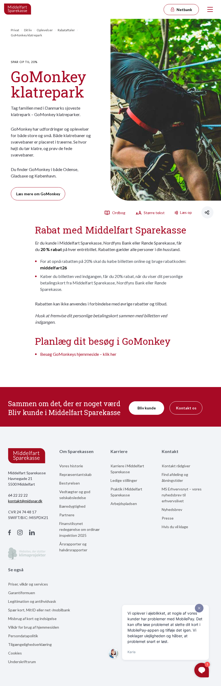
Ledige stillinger (123, 480)
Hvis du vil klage (175, 526)
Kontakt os (186, 408)
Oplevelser (45, 30)
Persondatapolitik (23, 635)
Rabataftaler (66, 30)
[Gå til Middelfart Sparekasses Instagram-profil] (20, 533)
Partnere (66, 515)
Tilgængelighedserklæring (30, 644)
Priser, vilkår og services (28, 584)
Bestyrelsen (69, 483)
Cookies (15, 653)
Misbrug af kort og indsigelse (32, 618)
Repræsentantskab (75, 474)
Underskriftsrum (22, 661)
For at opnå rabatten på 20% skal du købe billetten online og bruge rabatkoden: (113, 264)
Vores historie (71, 466)
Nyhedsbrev (172, 509)
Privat (15, 30)
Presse (168, 518)
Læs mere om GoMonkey (38, 193)
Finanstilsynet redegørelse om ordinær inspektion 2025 (79, 529)
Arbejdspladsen (123, 503)
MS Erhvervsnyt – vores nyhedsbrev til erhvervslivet (182, 495)
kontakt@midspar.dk (25, 501)
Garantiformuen (21, 592)
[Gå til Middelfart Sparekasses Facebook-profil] (9, 533)
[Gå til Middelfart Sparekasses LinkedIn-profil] (32, 533)
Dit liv (28, 30)
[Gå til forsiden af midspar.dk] (18, 9)
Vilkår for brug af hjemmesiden (33, 627)
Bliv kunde (146, 408)
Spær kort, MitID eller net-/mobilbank (39, 610)
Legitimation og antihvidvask (32, 601)
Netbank (184, 9)
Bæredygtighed (72, 506)
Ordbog (118, 212)
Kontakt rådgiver (176, 466)
